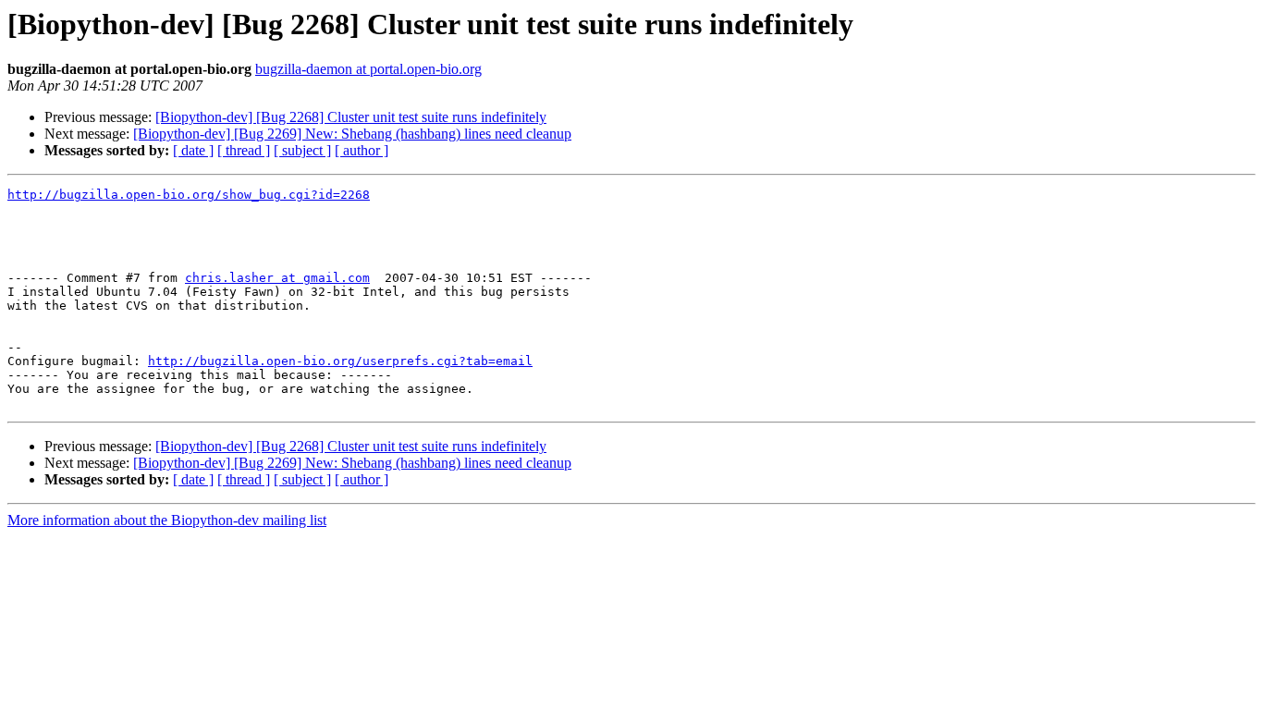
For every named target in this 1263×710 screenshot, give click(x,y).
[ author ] (361, 150)
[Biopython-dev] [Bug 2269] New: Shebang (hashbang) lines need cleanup (352, 133)
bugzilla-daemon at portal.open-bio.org (368, 69)
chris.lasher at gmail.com (277, 278)
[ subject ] (302, 150)
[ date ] (193, 150)
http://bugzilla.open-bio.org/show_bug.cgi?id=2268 (188, 195)
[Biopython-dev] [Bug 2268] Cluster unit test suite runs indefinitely (350, 117)
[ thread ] (243, 150)
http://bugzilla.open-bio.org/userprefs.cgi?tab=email (340, 361)
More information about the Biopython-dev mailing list (166, 520)
